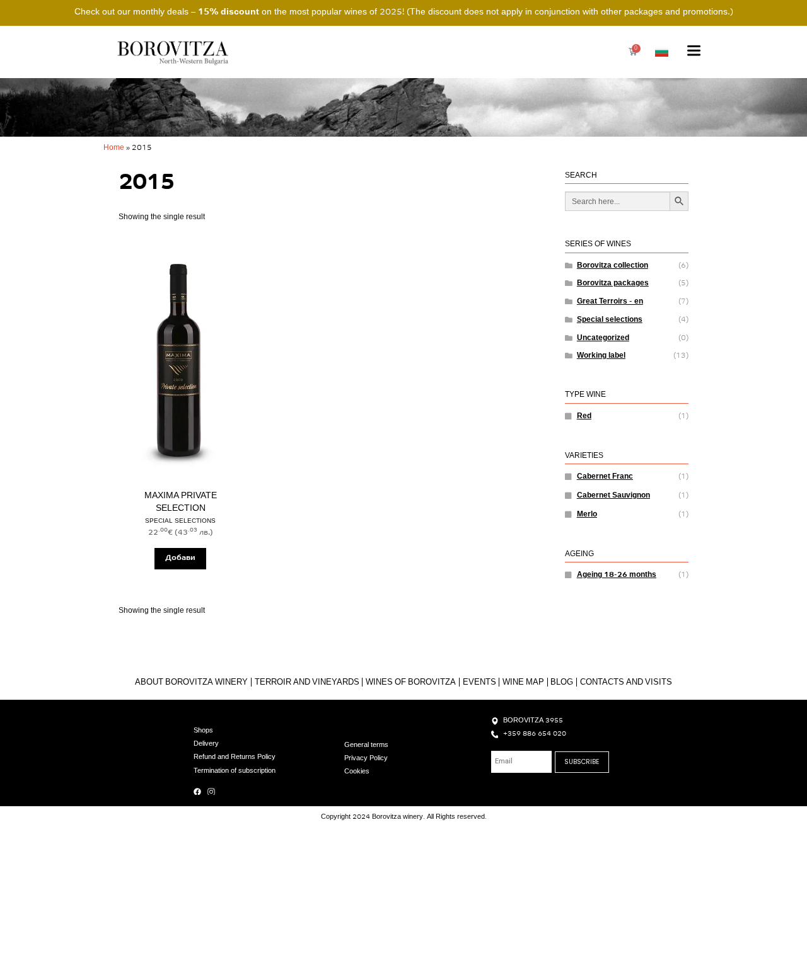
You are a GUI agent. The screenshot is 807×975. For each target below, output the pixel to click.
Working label (601, 356)
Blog (561, 682)
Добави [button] (180, 558)
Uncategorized (603, 338)
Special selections (609, 320)
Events (479, 682)
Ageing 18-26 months (616, 575)
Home (113, 148)
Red (584, 416)
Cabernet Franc (605, 477)
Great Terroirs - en (610, 301)
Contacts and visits (626, 682)
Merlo (587, 514)
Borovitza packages (613, 283)
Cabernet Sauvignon (613, 495)
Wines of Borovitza (411, 682)
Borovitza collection (612, 266)
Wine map (523, 682)
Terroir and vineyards (307, 682)
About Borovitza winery (191, 682)
